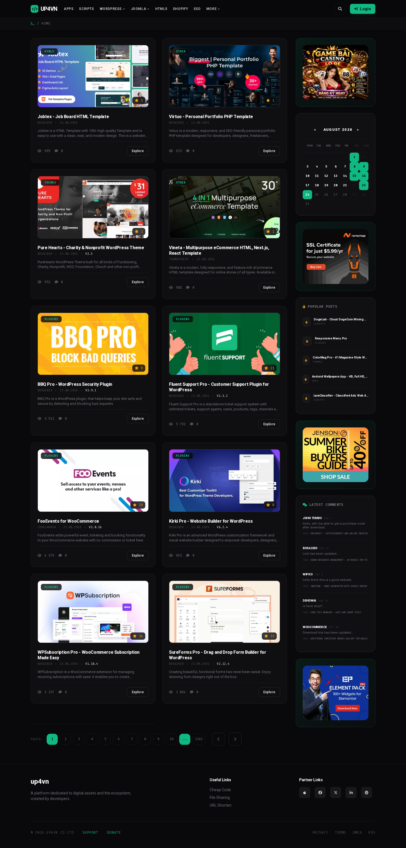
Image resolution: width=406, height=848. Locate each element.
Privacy (320, 832)
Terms (340, 832)
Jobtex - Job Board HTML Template (73, 116)
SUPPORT (90, 832)
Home (46, 23)
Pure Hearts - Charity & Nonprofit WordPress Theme (91, 247)
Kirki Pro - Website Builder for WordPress (211, 521)
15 (354, 176)
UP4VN (49, 9)
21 (345, 185)
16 (364, 176)
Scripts (86, 9)
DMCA (357, 832)
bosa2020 (45, 122)
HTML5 (161, 9)
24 (307, 195)
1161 (199, 739)
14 (345, 176)
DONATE (114, 832)
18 (317, 185)
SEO (197, 9)
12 (326, 176)
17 (307, 185)
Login (365, 9)
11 (317, 176)
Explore (138, 151)
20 (336, 185)
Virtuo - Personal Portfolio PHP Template (211, 116)
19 (326, 185)
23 (364, 185)
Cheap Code (220, 790)
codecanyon (47, 527)
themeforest (179, 259)
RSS (371, 832)
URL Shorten (220, 805)
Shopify (180, 9)
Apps (68, 9)
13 (336, 176)
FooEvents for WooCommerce (68, 521)
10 (171, 739)
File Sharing (220, 797)
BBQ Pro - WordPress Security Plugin (75, 384)
